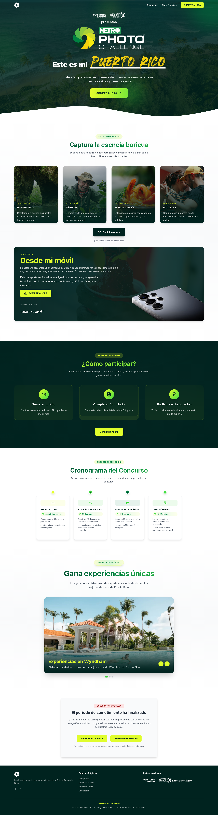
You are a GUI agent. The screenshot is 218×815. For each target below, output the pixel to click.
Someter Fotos (86, 786)
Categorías (84, 778)
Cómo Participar (86, 782)
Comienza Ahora (109, 431)
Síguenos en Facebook (92, 738)
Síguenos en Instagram (126, 738)
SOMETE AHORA (192, 5)
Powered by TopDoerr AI (109, 804)
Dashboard (84, 790)
